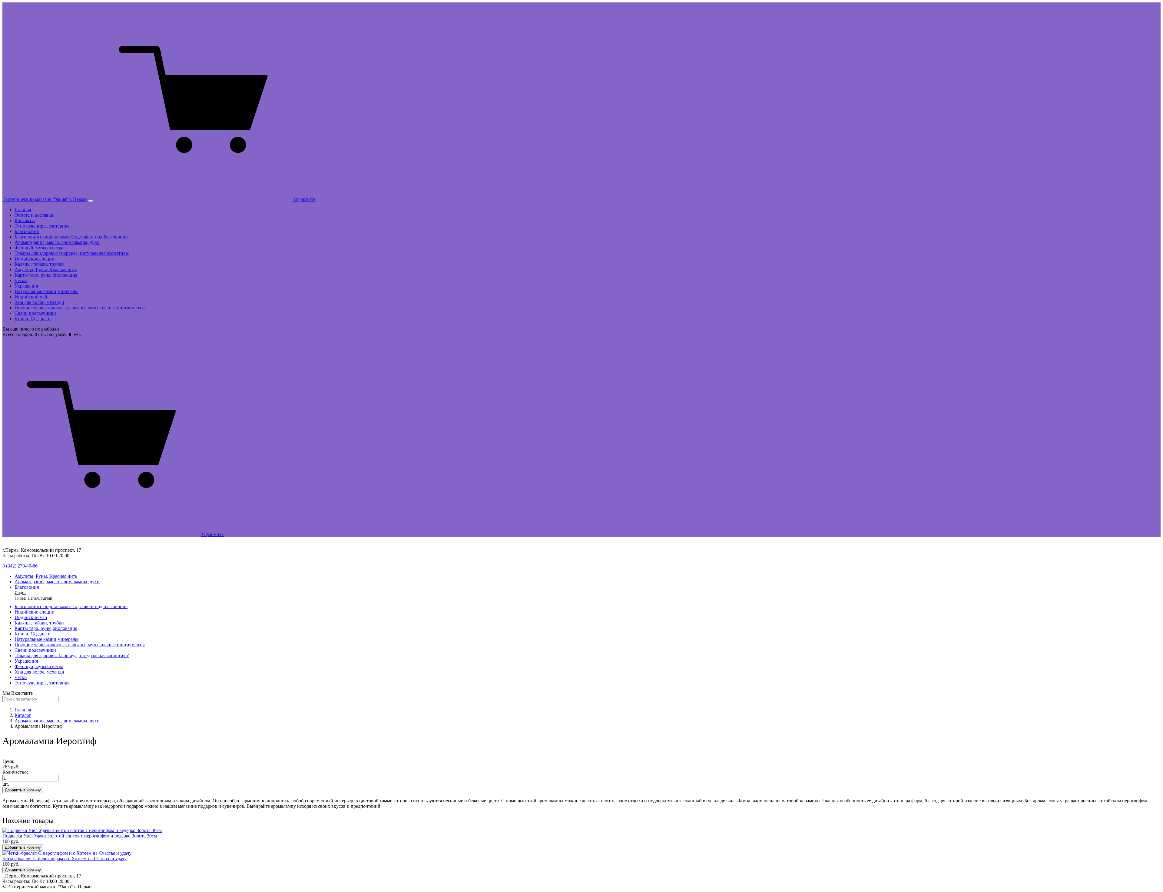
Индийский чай (31, 296)
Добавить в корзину (23, 790)
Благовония (27, 231)
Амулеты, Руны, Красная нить (46, 269)
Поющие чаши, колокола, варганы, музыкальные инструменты (80, 307)
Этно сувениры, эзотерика (42, 225)
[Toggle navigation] (90, 201)
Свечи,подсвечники (35, 313)
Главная (23, 209)
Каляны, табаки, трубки (39, 264)
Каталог (23, 715)
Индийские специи (35, 258)
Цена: (8, 761)
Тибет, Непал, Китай (33, 598)
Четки (21, 280)
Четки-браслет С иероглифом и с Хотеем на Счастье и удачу (64, 858)
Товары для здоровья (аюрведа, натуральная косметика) (72, 253)
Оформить (304, 199)
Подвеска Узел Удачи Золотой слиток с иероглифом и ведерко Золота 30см (79, 835)
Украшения (26, 285)
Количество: (15, 772)
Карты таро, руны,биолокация (46, 275)
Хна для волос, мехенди (39, 302)
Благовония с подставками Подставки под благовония (71, 236)
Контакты (25, 220)
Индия (20, 593)
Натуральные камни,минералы (46, 291)
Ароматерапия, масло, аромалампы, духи (57, 242)
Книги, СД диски (33, 318)
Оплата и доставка (34, 215)
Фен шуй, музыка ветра (39, 247)
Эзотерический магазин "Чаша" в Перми (44, 199)
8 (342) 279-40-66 (20, 565)
